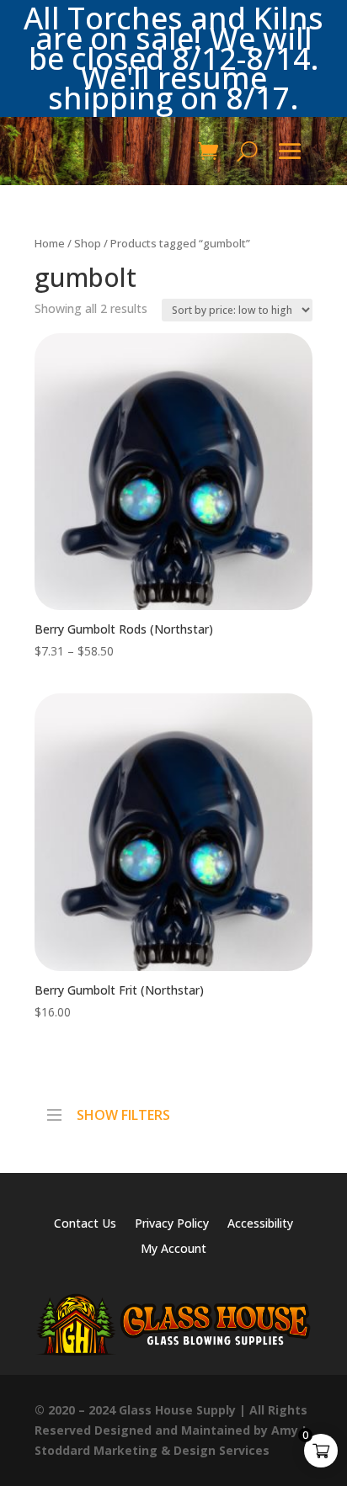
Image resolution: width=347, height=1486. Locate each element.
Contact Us (85, 1224)
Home (50, 243)
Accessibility (260, 1224)
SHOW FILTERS (123, 1111)
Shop (87, 243)
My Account (173, 1249)
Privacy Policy (172, 1224)
